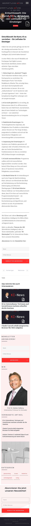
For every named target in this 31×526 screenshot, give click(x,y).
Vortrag (17, 477)
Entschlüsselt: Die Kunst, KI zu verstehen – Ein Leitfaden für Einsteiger (14, 39)
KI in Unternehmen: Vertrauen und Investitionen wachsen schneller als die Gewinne (15, 300)
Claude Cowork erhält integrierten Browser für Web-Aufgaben (15, 320)
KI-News (15, 25)
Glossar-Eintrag (7, 473)
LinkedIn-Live (24, 473)
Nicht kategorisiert (8, 477)
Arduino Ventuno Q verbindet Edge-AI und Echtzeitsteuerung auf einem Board (15, 435)
